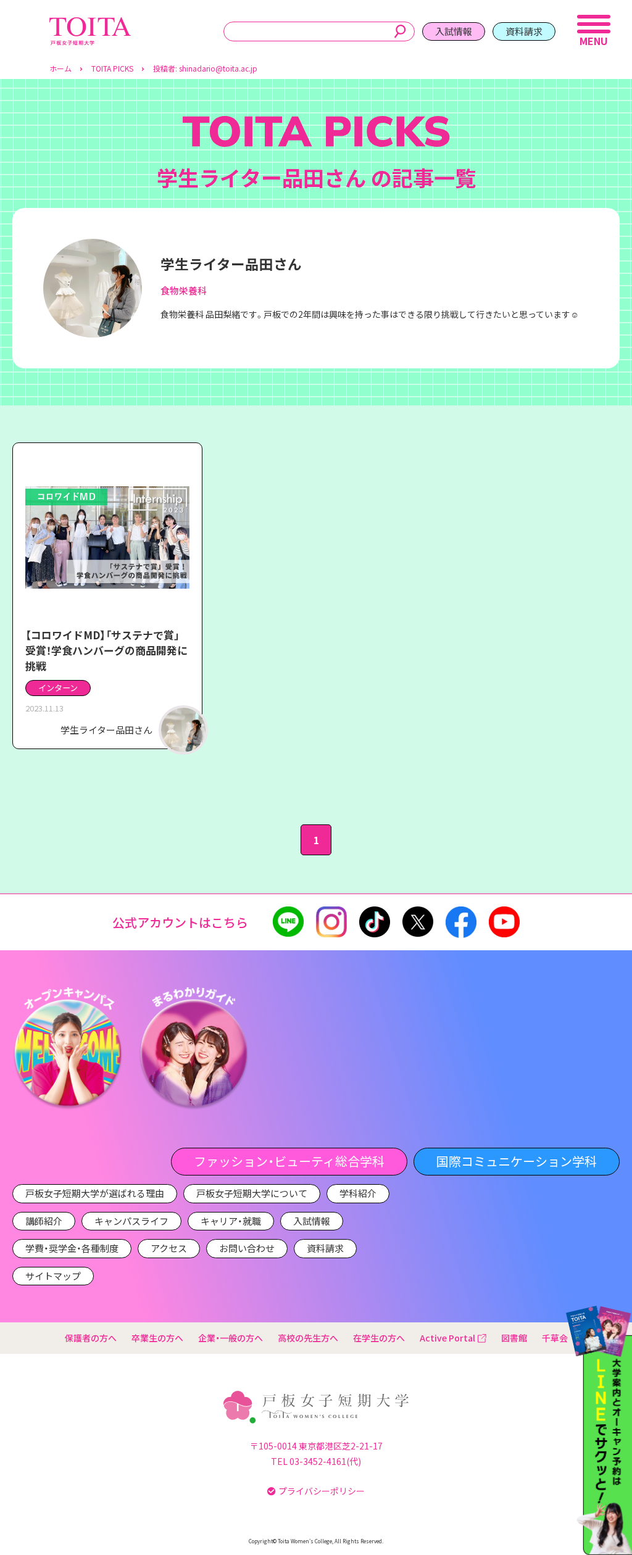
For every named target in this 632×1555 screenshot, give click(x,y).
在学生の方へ (379, 1338)
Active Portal (447, 1338)
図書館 (514, 1338)
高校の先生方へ (308, 1338)
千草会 (555, 1338)
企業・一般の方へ (230, 1338)
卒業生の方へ (157, 1338)
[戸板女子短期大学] (90, 23)
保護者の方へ (91, 1338)
